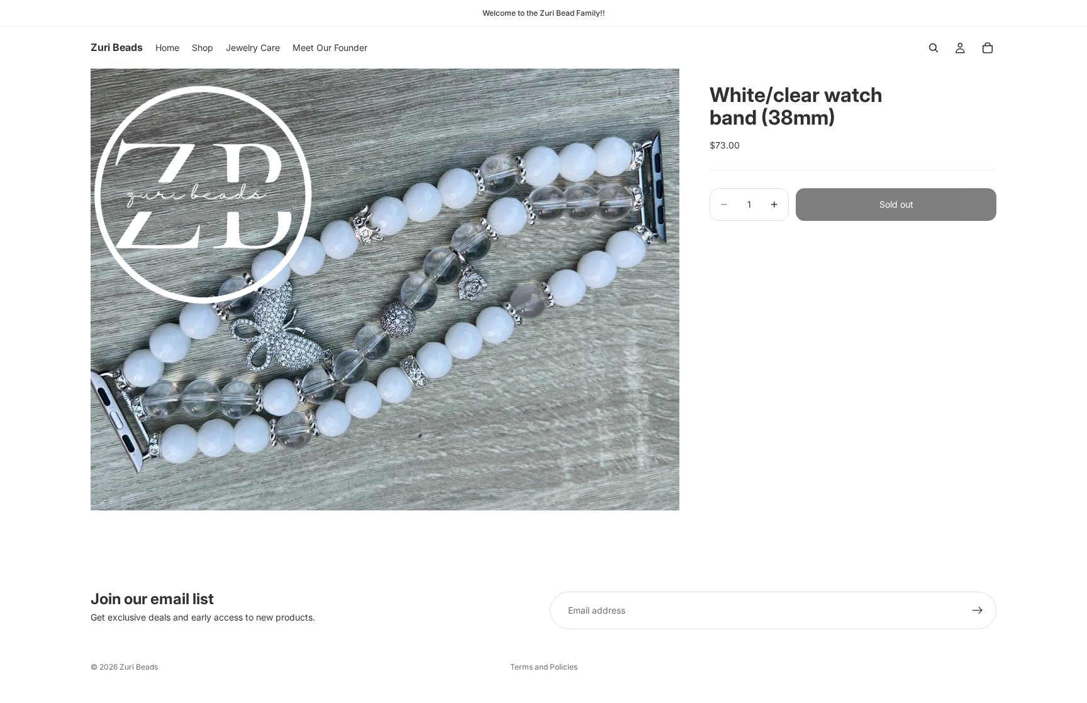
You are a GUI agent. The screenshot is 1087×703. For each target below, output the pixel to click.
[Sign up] (977, 610)
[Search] (933, 48)
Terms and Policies (543, 667)
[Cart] (987, 48)
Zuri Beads (139, 667)
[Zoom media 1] (385, 289)
